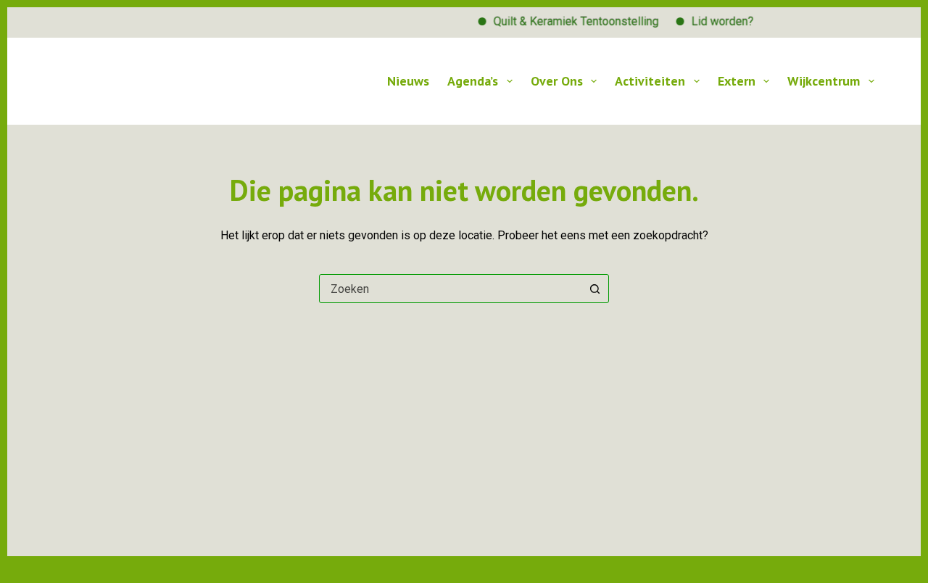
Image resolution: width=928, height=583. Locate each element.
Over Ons (557, 81)
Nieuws (408, 81)
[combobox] (450, 288)
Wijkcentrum (823, 81)
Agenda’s (472, 81)
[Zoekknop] (594, 288)
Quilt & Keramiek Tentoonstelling (570, 21)
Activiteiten (650, 81)
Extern (736, 81)
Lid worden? (717, 21)
